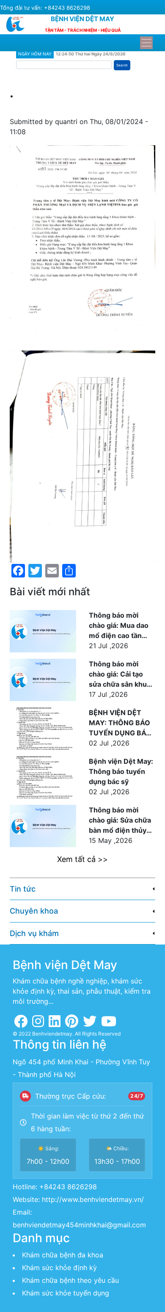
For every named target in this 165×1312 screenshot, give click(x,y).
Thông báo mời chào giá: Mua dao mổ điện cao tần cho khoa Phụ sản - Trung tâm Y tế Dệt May (120, 626)
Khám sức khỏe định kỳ (59, 1267)
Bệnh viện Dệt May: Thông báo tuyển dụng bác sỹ (121, 771)
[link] (82, 889)
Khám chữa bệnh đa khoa (62, 1255)
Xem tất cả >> (82, 859)
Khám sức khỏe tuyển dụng (65, 1293)
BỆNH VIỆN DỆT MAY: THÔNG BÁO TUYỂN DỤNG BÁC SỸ (120, 723)
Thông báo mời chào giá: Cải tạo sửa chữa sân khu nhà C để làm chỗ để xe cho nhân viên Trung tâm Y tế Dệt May (122, 674)
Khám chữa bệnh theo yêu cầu (70, 1280)
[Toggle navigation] (146, 42)
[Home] (18, 24)
